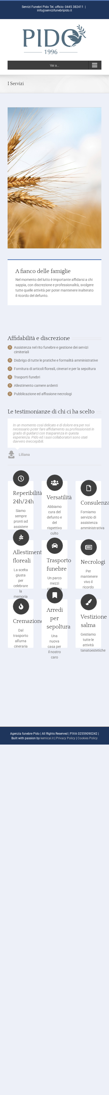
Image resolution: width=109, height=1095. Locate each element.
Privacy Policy (65, 738)
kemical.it (47, 738)
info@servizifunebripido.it (54, 10)
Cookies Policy (88, 738)
